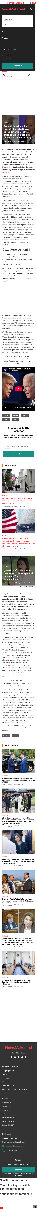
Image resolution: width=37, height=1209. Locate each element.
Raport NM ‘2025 (8, 1125)
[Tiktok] (22, 1057)
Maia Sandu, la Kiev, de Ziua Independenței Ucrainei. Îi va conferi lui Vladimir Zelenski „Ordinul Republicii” (18, 861)
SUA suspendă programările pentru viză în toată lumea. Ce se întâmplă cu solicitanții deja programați (18, 500)
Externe (4, 495)
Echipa (4, 1074)
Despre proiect (8, 1071)
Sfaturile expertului (8, 1121)
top (15, 735)
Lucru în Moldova (8, 1117)
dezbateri (15, 415)
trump (15, 419)
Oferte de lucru (8, 1082)
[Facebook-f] (11, 1057)
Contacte (5, 1078)
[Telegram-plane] (25, 1057)
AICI (9, 665)
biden (6, 415)
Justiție (4, 1114)
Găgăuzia (5, 1110)
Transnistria (6, 1106)
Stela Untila (7, 141)
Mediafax (5, 172)
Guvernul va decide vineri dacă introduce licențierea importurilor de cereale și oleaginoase (17, 982)
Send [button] (1, 1208)
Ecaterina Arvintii (8, 506)
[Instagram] (18, 1057)
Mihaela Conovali (8, 549)
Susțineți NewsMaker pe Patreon (14, 1089)
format (25, 415)
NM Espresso (6, 1103)
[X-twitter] (15, 1057)
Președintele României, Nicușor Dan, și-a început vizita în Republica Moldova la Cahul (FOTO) (18, 780)
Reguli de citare (8, 1085)
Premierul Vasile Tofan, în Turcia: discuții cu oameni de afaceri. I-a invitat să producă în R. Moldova (18, 901)
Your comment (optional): (16, 1194)
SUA (6, 419)
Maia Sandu (6, 735)
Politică (6, 122)
